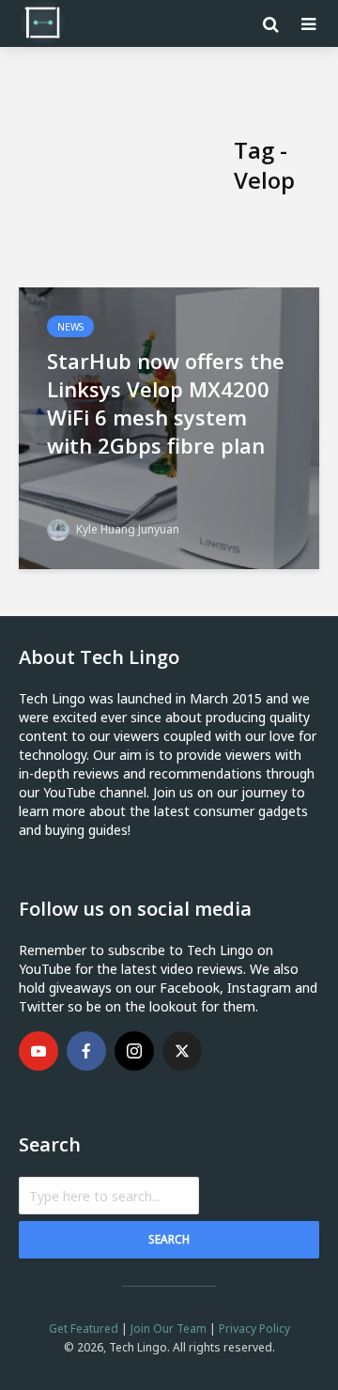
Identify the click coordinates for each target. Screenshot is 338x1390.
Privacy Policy (254, 1328)
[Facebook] (86, 1051)
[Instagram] (134, 1051)
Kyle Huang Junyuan (126, 529)
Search (169, 1239)
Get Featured (83, 1328)
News (70, 326)
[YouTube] (38, 1051)
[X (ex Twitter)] (182, 1051)
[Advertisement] (126, 165)
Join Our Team (169, 1328)
